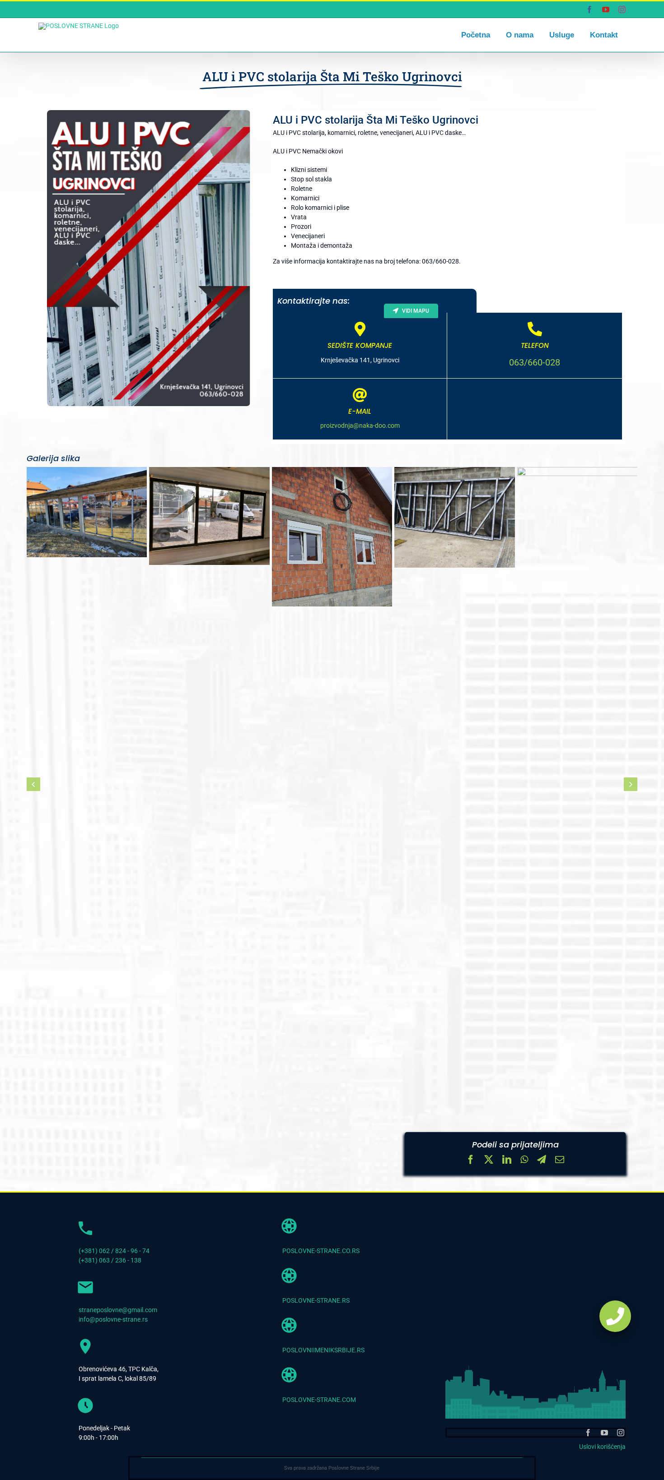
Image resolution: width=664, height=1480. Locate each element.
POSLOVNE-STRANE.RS (316, 1300)
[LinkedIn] (507, 1160)
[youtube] (604, 1432)
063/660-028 (534, 362)
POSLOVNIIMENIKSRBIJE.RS (323, 1350)
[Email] (560, 1160)
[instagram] (620, 1432)
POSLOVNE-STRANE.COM (319, 1399)
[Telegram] (542, 1160)
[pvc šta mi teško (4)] (332, 536)
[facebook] (588, 1432)
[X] (489, 1160)
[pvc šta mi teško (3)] (209, 516)
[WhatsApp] (524, 1160)
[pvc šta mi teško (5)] (454, 517)
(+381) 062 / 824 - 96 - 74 (114, 1250)
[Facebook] (471, 1160)
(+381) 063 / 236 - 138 (110, 1260)
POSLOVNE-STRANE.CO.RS (321, 1250)
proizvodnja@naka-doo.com (360, 425)
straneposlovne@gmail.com (118, 1310)
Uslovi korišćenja (602, 1446)
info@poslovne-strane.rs (113, 1319)
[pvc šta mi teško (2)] (87, 512)
